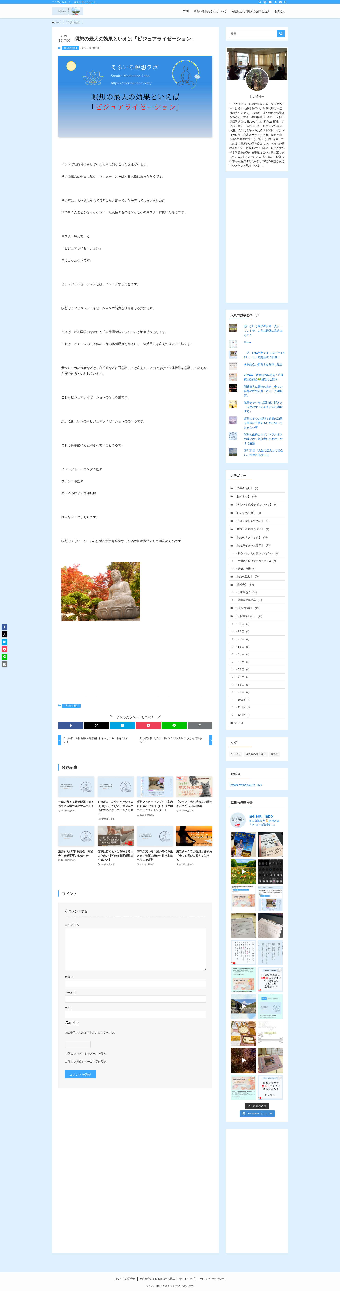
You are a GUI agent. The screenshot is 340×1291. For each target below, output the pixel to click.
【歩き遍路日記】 (248, 616)
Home (247, 342)
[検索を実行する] (281, 33)
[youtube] (270, 2)
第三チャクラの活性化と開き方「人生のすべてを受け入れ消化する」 (263, 407)
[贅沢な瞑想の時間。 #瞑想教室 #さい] (243, 1006)
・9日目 (242, 692)
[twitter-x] (259, 2)
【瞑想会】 (244, 584)
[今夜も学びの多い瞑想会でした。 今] (243, 925)
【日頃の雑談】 (70, 48)
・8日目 (242, 684)
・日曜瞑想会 (246, 592)
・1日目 (242, 631)
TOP (118, 1278)
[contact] (280, 2)
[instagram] (265, 2)
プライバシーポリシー (211, 1278)
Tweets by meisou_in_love (245, 784)
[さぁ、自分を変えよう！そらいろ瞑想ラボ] (67, 11)
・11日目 (242, 707)
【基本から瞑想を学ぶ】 (251, 529)
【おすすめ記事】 (247, 512)
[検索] (285, 2)
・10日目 (242, 699)
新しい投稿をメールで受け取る (87, 1061)
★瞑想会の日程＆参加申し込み (263, 364)
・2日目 (242, 639)
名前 (69, 977)
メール (70, 992)
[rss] (275, 2)
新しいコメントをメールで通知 (87, 1053)
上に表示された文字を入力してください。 (91, 1032)
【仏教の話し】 (246, 488)
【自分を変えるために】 (252, 520)
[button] (70, 725)
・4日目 (242, 654)
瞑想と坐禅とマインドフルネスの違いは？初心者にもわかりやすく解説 (263, 439)
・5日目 (242, 661)
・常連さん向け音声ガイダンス (255, 560)
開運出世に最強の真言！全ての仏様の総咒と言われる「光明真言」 (263, 391)
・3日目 (242, 646)
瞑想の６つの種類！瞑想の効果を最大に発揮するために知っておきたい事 (263, 423)
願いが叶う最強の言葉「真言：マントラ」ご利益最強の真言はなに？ (263, 331)
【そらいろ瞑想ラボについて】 (255, 504)
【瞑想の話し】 (246, 576)
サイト (69, 1007)
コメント (72, 924)
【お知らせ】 (245, 496)
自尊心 (274, 754)
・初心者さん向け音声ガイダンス (256, 553)
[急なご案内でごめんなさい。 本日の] (270, 979)
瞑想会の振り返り (256, 754)
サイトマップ (187, 1278)
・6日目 (242, 669)
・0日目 (242, 624)
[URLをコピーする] (200, 725)
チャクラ (236, 754)
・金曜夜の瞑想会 (248, 600)
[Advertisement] (135, 663)
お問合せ (130, 1278)
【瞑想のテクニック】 (251, 537)
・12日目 (242, 714)
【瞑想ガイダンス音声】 (252, 545)
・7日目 (242, 677)
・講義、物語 (245, 568)
